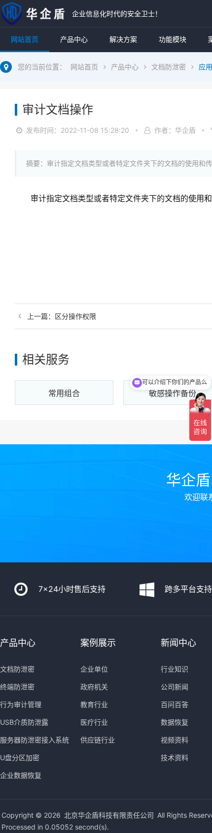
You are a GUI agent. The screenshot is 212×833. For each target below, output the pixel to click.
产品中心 (74, 39)
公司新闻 (174, 686)
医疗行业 (94, 722)
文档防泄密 (168, 66)
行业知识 (174, 669)
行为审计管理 (20, 704)
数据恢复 (174, 722)
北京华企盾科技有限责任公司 (109, 815)
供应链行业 (97, 740)
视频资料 (174, 740)
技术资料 (174, 757)
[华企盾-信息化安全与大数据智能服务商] (33, 13)
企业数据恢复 (20, 775)
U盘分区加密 (19, 757)
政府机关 (94, 686)
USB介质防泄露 (24, 722)
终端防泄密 (17, 686)
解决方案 (123, 39)
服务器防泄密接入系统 (34, 740)
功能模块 (172, 39)
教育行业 (94, 704)
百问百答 (174, 704)
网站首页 (24, 39)
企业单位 (94, 669)
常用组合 (64, 393)
